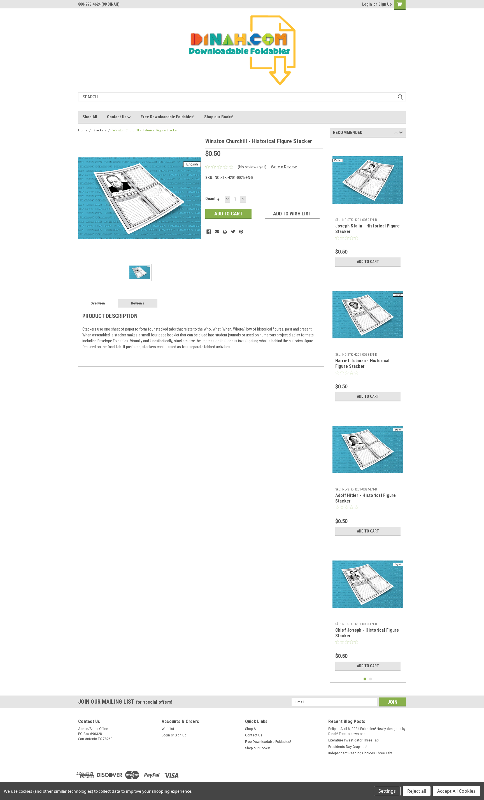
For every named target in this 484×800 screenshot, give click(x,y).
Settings (387, 791)
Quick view (368, 211)
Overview (97, 303)
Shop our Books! (218, 116)
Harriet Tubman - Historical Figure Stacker (362, 363)
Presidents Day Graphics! (347, 747)
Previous (396, 133)
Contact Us (117, 116)
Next (401, 133)
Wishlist (168, 729)
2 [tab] (370, 679)
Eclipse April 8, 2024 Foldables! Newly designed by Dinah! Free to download (367, 731)
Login (367, 4)
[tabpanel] (367, 205)
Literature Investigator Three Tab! (353, 740)
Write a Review (284, 167)
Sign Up (385, 4)
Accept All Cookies (456, 791)
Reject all (416, 791)
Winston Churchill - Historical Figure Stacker (145, 130)
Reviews (137, 303)
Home (82, 130)
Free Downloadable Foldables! (167, 116)
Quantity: (212, 198)
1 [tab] (365, 679)
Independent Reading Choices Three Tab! (360, 753)
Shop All (89, 116)
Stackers (100, 130)
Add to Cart (368, 261)
